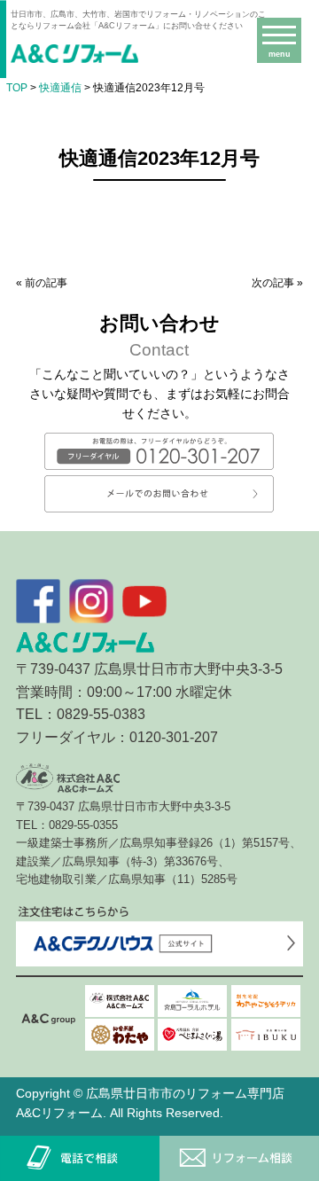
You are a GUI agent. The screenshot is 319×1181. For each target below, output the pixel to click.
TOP (16, 88)
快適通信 (60, 88)
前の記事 (46, 283)
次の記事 (273, 283)
